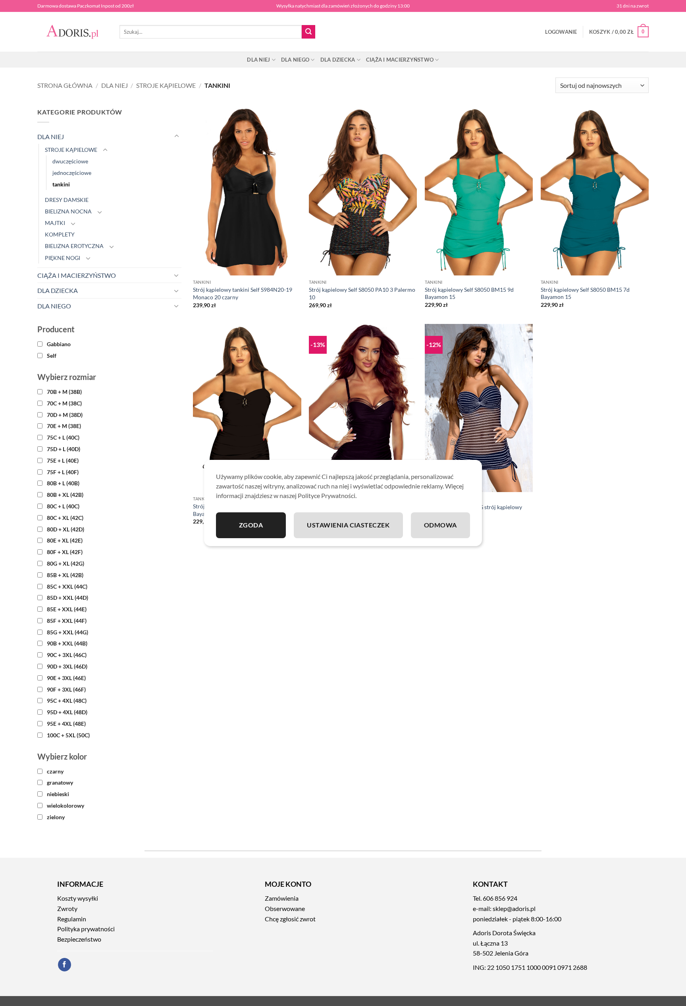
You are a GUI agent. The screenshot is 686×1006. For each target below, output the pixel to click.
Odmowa (440, 525)
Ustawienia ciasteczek (348, 525)
